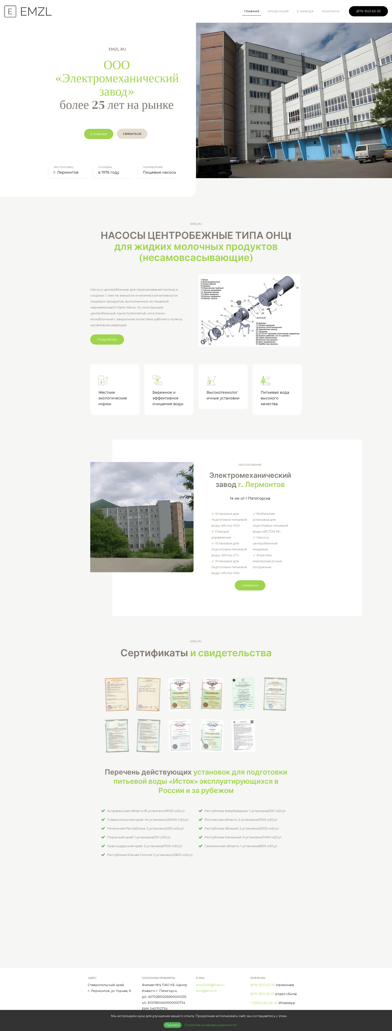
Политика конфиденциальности (210, 1025)
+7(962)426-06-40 (264, 1003)
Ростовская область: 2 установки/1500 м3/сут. (241, 820)
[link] (249, 310)
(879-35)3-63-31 (262, 994)
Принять (172, 1025)
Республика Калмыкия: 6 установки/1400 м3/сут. (243, 837)
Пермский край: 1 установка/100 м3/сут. (139, 837)
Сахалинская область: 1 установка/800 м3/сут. (241, 846)
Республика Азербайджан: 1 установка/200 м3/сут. (245, 811)
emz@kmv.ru (206, 991)
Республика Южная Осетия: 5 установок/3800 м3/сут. (150, 855)
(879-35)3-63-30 (368, 11)
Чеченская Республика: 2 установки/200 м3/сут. (145, 828)
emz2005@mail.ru (210, 985)
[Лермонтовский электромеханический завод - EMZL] (28, 11)
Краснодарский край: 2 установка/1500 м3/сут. (145, 846)
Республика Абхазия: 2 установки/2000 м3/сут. (242, 828)
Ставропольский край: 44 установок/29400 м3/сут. (148, 820)
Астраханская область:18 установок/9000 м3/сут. (146, 811)
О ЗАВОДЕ (98, 134)
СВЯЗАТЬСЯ (132, 133)
